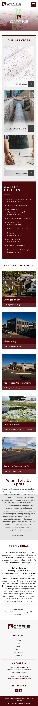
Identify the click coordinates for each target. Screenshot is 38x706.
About (19, 643)
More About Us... (18, 535)
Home (19, 640)
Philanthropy (19, 653)
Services (19, 646)
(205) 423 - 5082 (22, 676)
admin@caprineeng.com (21, 679)
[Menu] (33, 4)
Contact (19, 656)
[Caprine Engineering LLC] (11, 5)
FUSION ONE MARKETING (23, 703)
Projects (19, 649)
